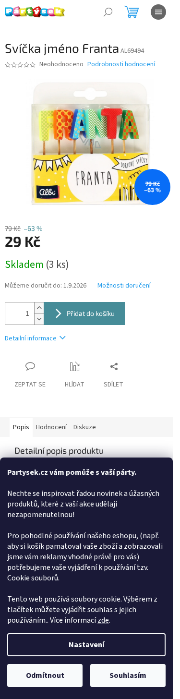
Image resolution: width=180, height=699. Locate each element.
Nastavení (86, 644)
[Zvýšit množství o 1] (39, 307)
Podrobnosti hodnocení (121, 64)
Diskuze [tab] (84, 427)
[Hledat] (108, 12)
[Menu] (158, 12)
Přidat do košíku (91, 313)
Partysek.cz (28, 472)
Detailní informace (31, 338)
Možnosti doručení (124, 285)
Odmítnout (45, 675)
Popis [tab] (21, 427)
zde (103, 620)
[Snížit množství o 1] (39, 319)
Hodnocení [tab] (51, 427)
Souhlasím (127, 675)
